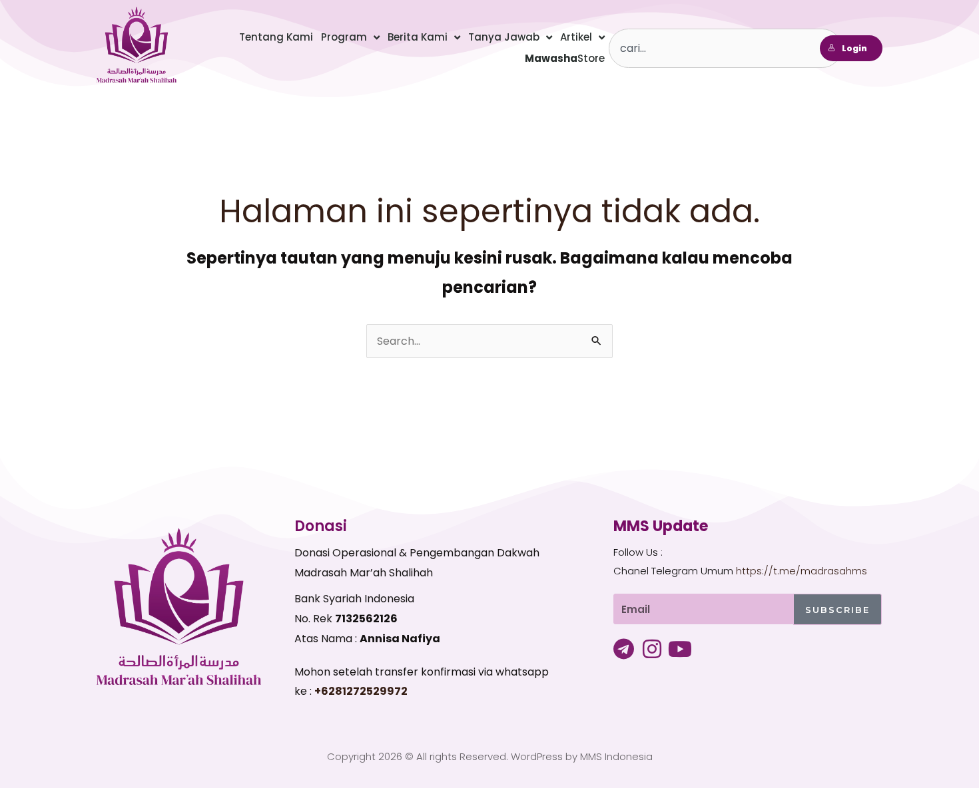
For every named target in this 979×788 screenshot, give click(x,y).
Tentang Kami (276, 37)
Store (565, 58)
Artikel (576, 37)
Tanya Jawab (503, 37)
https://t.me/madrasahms (801, 571)
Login (854, 48)
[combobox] (725, 48)
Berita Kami (418, 37)
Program (344, 37)
